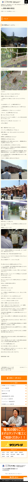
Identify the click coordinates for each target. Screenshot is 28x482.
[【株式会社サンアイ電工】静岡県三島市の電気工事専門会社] (11, 2)
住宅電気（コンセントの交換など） (9, 385)
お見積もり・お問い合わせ (15, 378)
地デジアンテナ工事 (6, 390)
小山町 (7, 456)
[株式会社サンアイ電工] (14, 465)
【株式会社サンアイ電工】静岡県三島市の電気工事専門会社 (15, 480)
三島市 (7, 452)
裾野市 (3, 454)
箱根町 (12, 456)
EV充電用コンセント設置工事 (8, 404)
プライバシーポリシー (17, 473)
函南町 (18, 454)
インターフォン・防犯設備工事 (8, 401)
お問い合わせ (14, 477)
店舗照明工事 (4, 393)
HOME (2, 11)
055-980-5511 (9, 8)
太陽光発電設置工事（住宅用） (8, 396)
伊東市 (16, 452)
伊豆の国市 (13, 454)
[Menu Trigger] (26, 2)
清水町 (3, 456)
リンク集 (8, 473)
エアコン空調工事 (5, 388)
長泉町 (22, 454)
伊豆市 (7, 454)
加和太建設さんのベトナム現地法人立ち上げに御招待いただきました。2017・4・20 (7, 369)
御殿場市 (21, 452)
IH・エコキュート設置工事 (7, 398)
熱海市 (12, 452)
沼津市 (3, 452)
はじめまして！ (23, 367)
